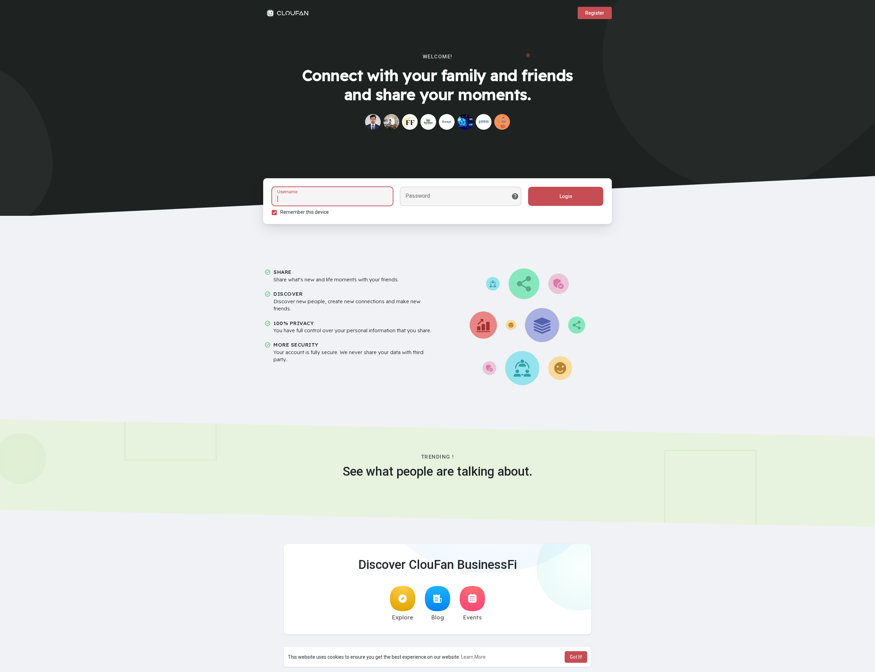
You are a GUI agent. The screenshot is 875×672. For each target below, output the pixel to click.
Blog (437, 617)
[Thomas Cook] (465, 122)
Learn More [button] (473, 657)
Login (566, 196)
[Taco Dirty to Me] (502, 122)
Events (472, 617)
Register (594, 13)
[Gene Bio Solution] (484, 122)
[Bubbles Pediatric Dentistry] (428, 122)
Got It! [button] (576, 657)
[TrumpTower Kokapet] (391, 122)
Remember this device (304, 212)
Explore (402, 617)
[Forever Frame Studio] (410, 122)
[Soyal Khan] (373, 122)
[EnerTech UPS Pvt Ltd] (447, 122)
